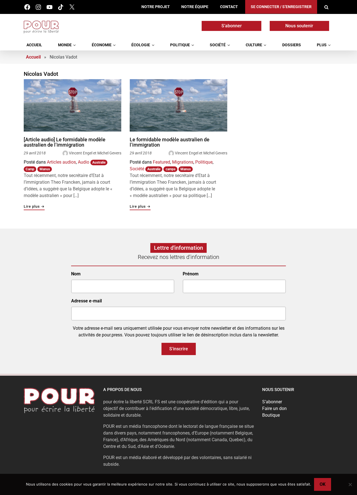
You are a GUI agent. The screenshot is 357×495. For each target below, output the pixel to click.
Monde (65, 45)
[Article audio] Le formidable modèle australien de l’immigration (64, 142)
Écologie (140, 45)
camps (170, 169)
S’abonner (231, 25)
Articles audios (61, 162)
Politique (180, 45)
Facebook (27, 7)
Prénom (191, 273)
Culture (254, 45)
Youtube (49, 7)
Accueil (34, 45)
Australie (98, 162)
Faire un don (274, 408)
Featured (161, 162)
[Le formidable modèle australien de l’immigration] (178, 105)
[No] (350, 484)
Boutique (271, 415)
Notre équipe (194, 6)
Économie (102, 45)
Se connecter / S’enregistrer (281, 6)
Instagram (38, 7)
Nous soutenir (299, 25)
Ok (322, 484)
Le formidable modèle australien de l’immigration (169, 142)
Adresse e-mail (86, 301)
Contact (229, 6)
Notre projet (155, 6)
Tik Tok (60, 7)
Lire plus (34, 206)
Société (218, 45)
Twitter (71, 7)
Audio (83, 162)
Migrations (182, 162)
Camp (30, 169)
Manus (45, 169)
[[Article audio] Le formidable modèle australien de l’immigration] (72, 105)
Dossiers (291, 45)
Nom (76, 273)
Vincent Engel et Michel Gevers (95, 153)
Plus (322, 45)
